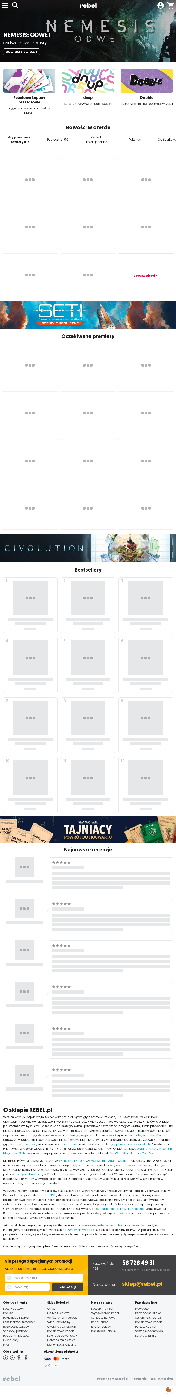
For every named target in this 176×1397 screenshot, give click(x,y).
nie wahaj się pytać (142, 1135)
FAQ (6, 1344)
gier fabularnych (31, 1174)
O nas (51, 1308)
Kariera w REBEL (145, 1335)
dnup (88, 97)
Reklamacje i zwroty (16, 1317)
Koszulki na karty (102, 1308)
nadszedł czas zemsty (25, 42)
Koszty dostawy (13, 1308)
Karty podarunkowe (148, 1313)
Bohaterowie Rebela (60, 1331)
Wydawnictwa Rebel (81, 1230)
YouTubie (133, 1225)
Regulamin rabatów (16, 1335)
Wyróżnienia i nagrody (62, 1317)
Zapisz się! (68, 1287)
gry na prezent (85, 1135)
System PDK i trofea (148, 1317)
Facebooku (88, 1225)
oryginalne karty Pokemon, (155, 1149)
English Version (101, 1326)
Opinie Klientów (58, 1313)
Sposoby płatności (15, 1331)
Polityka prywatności (112, 1379)
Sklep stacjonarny (58, 1322)
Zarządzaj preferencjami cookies (168, 1389)
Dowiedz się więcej (20, 52)
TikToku (119, 1225)
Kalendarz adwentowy (62, 1335)
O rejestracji (11, 1340)
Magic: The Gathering (17, 1153)
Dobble (146, 97)
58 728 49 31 (138, 1263)
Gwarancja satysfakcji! (61, 1326)
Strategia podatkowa (149, 1331)
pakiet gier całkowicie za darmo (122, 1209)
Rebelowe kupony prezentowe (29, 100)
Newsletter (142, 1308)
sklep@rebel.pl (142, 1284)
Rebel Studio (99, 1322)
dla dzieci (30, 1144)
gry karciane (76, 1153)
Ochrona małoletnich (61, 1340)
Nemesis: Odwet (27, 35)
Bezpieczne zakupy (16, 1326)
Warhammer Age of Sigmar (109, 1161)
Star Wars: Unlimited (122, 1153)
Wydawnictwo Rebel (105, 1313)
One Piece (148, 1153)
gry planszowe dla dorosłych (130, 1144)
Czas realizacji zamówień (19, 1322)
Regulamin (139, 1379)
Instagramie (105, 1225)
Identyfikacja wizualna (61, 1344)
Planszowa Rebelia (103, 1331)
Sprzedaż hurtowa (103, 1317)
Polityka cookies (146, 1326)
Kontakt (8, 1313)
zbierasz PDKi (46, 1195)
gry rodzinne (69, 1144)
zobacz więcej (144, 276)
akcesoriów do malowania (133, 1165)
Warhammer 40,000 (72, 1161)
